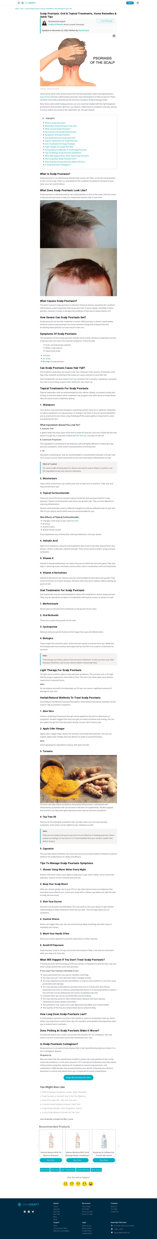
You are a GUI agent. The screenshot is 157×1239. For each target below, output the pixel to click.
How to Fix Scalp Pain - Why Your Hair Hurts (59, 1100)
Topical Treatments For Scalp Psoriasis (61, 141)
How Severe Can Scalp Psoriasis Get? (60, 132)
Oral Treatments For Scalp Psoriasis (60, 144)
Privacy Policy (87, 1228)
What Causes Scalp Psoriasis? (57, 129)
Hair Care (45, 1170)
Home (55, 1206)
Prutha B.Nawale (66, 24)
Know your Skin (87, 1212)
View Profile (86, 1206)
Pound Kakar (83, 30)
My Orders (85, 1209)
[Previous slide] (38, 1146)
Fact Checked (106, 21)
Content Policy (87, 1233)
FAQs (55, 1226)
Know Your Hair (87, 1214)
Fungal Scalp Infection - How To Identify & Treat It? (62, 1108)
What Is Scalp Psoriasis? (55, 123)
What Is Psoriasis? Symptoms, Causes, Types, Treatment (64, 1092)
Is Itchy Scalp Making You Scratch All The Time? (61, 1112)
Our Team (114, 1209)
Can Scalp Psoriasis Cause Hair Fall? (60, 138)
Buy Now (51, 1160)
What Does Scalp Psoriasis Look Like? (61, 126)
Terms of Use (86, 1226)
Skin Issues (96, 1170)
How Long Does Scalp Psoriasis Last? (60, 159)
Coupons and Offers (60, 1228)
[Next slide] (118, 1146)
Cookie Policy (87, 1231)
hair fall (73, 379)
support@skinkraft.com (122, 1232)
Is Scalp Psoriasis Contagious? (58, 165)
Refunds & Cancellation (61, 1231)
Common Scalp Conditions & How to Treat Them (61, 1104)
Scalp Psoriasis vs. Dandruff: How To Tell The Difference (64, 1096)
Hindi (55, 1219)
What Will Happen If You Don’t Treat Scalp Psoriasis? (67, 156)
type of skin (45, 97)
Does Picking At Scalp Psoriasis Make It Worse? (65, 162)
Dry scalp (47, 359)
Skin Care (56, 1212)
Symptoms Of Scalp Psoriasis (57, 135)
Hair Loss (55, 1170)
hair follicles (81, 436)
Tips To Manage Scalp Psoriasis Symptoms (63, 153)
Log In (130, 3)
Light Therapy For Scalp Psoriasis (59, 147)
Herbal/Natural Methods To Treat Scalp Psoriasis (66, 150)
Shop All (56, 1209)
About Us (114, 1206)
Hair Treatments (68, 1170)
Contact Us (114, 1212)
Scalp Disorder (83, 1170)
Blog (55, 1217)
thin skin (75, 521)
